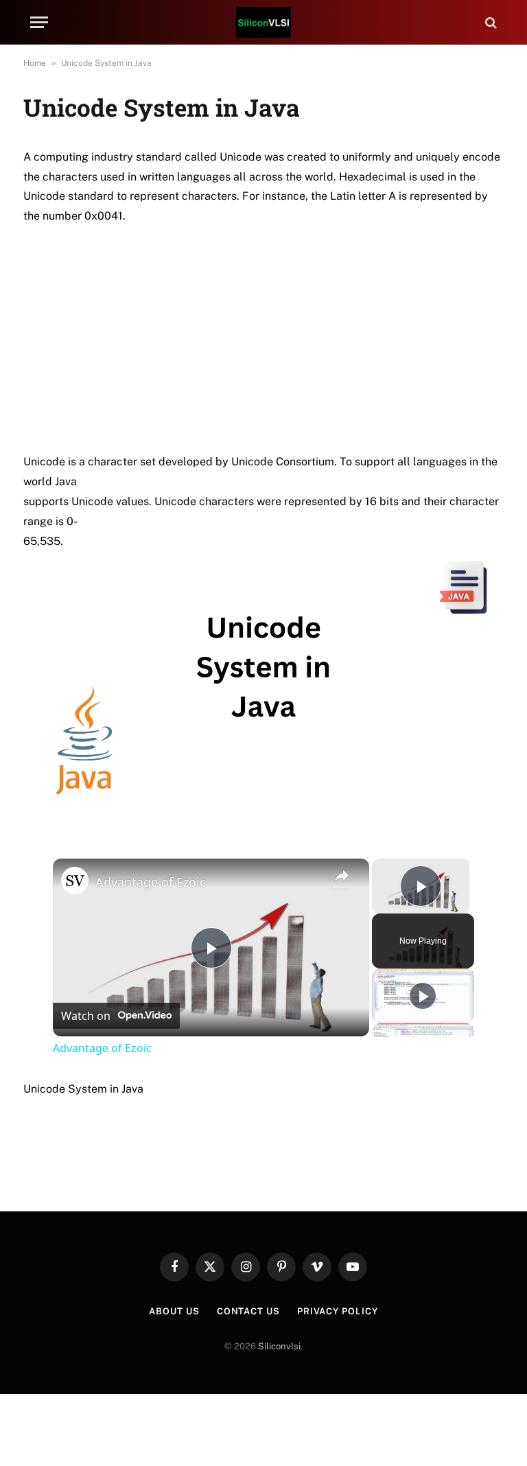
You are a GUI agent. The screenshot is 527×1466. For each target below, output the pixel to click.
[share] (341, 876)
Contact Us (248, 1311)
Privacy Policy (337, 1311)
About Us (174, 1311)
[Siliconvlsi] (263, 22)
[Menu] (39, 22)
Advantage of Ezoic (150, 882)
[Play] (422, 996)
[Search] (489, 22)
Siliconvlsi (279, 1346)
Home (34, 63)
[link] (75, 880)
